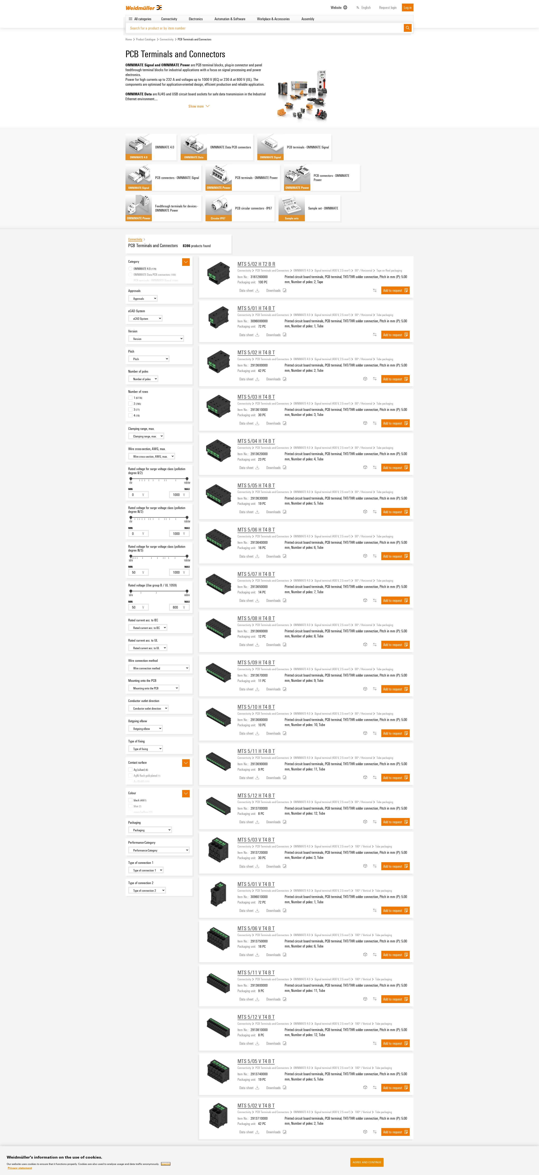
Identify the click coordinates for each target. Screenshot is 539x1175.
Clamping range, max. (141, 428)
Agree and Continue (367, 1162)
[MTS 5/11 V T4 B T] (218, 984)
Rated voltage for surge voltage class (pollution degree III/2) (156, 510)
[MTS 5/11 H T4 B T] (218, 762)
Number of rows (138, 391)
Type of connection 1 (140, 863)
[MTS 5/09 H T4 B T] (218, 674)
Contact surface (137, 762)
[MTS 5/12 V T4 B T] (218, 1028)
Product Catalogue (145, 39)
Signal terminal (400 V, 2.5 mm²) (332, 270)
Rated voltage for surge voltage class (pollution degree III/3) (156, 548)
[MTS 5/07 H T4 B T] (218, 585)
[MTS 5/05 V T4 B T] (218, 1072)
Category (133, 261)
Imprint (166, 1164)
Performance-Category (141, 842)
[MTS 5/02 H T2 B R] (218, 275)
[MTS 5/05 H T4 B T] (218, 497)
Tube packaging (384, 315)
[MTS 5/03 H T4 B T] (218, 408)
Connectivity (166, 39)
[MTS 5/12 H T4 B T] (218, 807)
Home (128, 39)
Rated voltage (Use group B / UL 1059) (152, 585)
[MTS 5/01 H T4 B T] (218, 319)
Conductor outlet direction (143, 701)
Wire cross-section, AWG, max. (146, 449)
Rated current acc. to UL (142, 640)
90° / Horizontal (363, 270)
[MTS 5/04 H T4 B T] (218, 452)
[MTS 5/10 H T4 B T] (218, 718)
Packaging (134, 822)
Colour (132, 793)
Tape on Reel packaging (389, 270)
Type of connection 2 (140, 883)
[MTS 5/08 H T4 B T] (218, 629)
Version (132, 331)
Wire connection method (143, 660)
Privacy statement (20, 1168)
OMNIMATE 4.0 (302, 270)
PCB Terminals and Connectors (272, 270)
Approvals (134, 291)
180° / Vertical (363, 846)
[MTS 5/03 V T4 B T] (218, 851)
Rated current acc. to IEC (143, 620)
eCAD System (136, 311)
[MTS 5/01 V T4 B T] (218, 895)
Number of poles (138, 371)
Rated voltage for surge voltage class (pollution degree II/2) (156, 471)
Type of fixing (136, 741)
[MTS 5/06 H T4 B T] (218, 541)
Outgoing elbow (137, 721)
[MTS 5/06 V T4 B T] (218, 939)
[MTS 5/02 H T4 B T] (218, 364)
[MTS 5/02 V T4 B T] (218, 1117)
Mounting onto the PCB (142, 680)
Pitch (131, 351)
